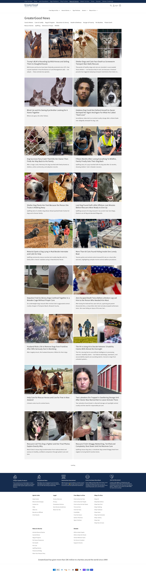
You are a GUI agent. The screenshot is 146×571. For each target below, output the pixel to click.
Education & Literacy (62, 22)
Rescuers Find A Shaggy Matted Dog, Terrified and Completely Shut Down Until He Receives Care (95, 445)
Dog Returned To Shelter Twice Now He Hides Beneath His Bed (94, 493)
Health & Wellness (76, 22)
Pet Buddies (99, 22)
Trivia (92, 1)
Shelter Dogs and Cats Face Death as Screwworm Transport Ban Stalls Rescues (95, 62)
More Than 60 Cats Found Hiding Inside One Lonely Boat (96, 252)
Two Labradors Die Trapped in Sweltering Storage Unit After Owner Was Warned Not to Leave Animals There (97, 398)
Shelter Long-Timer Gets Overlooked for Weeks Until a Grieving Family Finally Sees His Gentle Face (97, 542)
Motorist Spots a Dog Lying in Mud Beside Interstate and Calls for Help (47, 252)
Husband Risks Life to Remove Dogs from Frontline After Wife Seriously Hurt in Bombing (47, 347)
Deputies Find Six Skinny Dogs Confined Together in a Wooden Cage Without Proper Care (48, 299)
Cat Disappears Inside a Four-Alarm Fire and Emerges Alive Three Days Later (48, 542)
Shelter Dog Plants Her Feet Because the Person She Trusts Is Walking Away (48, 206)
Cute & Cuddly (39, 22)
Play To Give (64, 1)
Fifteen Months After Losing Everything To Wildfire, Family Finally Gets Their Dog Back (96, 160)
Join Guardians (43, 1)
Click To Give (28, 1)
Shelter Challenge (107, 1)
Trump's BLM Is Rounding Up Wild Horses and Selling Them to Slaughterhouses (48, 62)
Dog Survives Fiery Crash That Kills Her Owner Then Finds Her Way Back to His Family (47, 160)
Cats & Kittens (28, 22)
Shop (35, 1)
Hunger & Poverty (88, 22)
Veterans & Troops (47, 25)
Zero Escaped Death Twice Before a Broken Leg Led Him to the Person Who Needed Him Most (96, 299)
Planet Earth (108, 22)
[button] (111, 5)
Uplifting (37, 25)
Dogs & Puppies (50, 22)
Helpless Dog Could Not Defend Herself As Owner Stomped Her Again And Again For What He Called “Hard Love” (96, 112)
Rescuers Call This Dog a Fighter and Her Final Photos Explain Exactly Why (48, 445)
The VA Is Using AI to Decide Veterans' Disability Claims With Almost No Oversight (95, 347)
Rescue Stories (28, 25)
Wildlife (57, 25)
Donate (98, 1)
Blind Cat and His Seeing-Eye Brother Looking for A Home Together (47, 111)
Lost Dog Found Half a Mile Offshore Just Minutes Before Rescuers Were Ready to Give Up (95, 206)
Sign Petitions (54, 1)
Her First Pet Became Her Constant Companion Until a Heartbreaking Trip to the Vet (48, 493)
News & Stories (74, 1)
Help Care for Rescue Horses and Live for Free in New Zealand (48, 398)
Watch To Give (84, 1)
